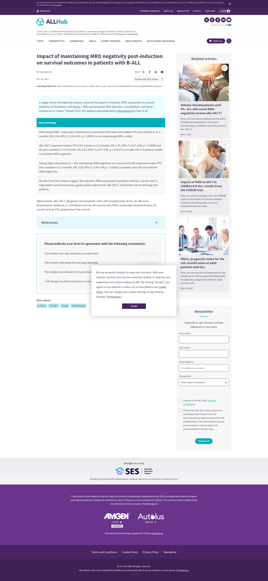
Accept (134, 306)
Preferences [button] (114, 296)
